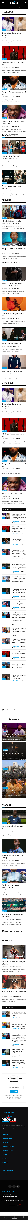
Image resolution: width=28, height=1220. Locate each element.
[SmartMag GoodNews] (14, 2)
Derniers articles (8, 509)
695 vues (4, 368)
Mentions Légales (11, 1202)
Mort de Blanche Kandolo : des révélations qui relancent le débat (19, 1013)
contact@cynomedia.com (9, 1174)
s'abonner (14, 1091)
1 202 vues (4, 988)
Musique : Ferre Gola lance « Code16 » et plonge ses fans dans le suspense (19, 677)
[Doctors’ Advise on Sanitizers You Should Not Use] (6, 516)
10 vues (4, 29)
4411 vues (4, 182)
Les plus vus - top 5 (8, 1007)
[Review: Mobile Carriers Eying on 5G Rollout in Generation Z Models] (14, 732)
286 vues (4, 59)
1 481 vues (3, 1016)
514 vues (4, 881)
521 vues (4, 245)
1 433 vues (3, 632)
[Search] (25, 2)
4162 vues (4, 153)
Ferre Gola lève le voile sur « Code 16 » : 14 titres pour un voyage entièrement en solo (19, 630)
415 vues (3, 580)
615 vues (3, 568)
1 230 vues (4, 958)
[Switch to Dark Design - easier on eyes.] (23, 1217)
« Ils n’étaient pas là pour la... (12, 221)
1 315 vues (3, 1053)
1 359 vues (4, 217)
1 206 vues (3, 605)
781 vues (3, 643)
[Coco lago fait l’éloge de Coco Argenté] (14, 147)
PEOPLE (4, 7)
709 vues (3, 655)
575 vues (3, 666)
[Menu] (3, 2)
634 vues (4, 280)
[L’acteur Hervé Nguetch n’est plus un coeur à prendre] (14, 24)
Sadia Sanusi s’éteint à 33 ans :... (13, 371)
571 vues (4, 118)
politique (10, 1098)
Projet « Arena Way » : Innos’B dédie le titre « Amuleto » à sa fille (17, 603)
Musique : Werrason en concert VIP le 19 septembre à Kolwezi (19, 541)
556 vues (3, 679)
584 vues (4, 911)
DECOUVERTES (13, 7)
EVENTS (23, 7)
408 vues (4, 310)
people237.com (6, 1194)
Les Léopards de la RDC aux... (12, 343)
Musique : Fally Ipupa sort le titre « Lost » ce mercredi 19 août (19, 653)
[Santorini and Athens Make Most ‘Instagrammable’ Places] (14, 952)
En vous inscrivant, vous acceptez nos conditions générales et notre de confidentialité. (15, 1097)
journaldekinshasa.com (9, 1196)
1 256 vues (3, 593)
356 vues (4, 340)
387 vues (4, 88)
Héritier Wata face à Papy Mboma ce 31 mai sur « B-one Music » (18, 1051)
